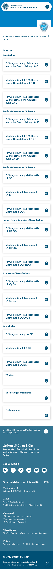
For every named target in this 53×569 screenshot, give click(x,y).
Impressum (34, 452)
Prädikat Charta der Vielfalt (14, 505)
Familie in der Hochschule (34, 544)
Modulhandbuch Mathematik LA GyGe (21, 299)
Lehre (5, 39)
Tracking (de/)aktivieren (13, 565)
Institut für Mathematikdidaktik (23, 7)
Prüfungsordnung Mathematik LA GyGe (22, 283)
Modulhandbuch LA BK (18, 348)
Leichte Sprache (10, 452)
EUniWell (17, 491)
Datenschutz (8, 449)
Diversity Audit (35, 505)
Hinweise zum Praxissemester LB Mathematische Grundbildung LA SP (22, 155)
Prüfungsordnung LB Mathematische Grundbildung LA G (21, 65)
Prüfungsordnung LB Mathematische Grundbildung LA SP (22, 121)
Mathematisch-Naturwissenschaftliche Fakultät (24, 36)
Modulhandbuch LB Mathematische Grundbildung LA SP (22, 137)
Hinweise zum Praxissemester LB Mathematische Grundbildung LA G (22, 99)
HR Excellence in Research (14, 522)
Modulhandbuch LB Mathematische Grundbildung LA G (22, 82)
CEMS (5, 533)
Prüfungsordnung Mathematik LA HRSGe (22, 230)
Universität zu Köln (21, 5)
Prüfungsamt (12, 409)
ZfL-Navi (10, 375)
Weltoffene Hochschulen (13, 519)
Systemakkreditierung (36, 533)
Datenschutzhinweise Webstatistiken (19, 562)
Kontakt (6, 455)
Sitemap (23, 452)
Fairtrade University (11, 544)
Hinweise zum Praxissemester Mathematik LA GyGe (22, 316)
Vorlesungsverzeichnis (18, 392)
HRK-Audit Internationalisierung (17, 516)
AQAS (22, 533)
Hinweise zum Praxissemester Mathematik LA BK (22, 363)
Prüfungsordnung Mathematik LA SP (22, 177)
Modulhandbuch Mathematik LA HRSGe (21, 246)
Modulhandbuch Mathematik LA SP (21, 193)
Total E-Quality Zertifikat (13, 502)
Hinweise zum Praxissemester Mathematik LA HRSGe (22, 263)
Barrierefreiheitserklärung (27, 449)
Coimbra (6, 491)
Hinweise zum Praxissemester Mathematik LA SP (22, 210)
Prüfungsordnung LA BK (19, 334)
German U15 (29, 491)
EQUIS (14, 533)
